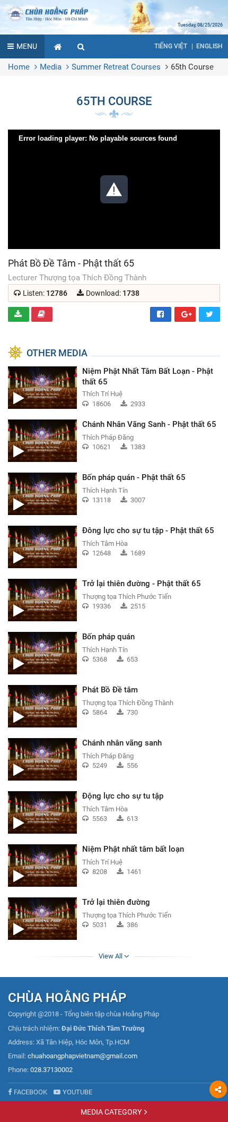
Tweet (209, 314)
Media (51, 67)
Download (18, 314)
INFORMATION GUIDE (41, 314)
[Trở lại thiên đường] (114, 918)
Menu (26, 46)
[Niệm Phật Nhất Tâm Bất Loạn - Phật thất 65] (114, 387)
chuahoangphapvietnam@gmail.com (82, 1056)
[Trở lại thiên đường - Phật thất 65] (114, 600)
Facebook (160, 314)
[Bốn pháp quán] (114, 653)
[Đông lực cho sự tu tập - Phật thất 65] (114, 547)
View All (111, 956)
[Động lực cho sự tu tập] (114, 812)
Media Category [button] (111, 1112)
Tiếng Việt (170, 46)
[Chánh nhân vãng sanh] (114, 759)
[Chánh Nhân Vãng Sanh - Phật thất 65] (114, 440)
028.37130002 (51, 1070)
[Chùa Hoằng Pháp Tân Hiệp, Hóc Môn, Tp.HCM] (114, 13)
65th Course (192, 67)
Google (185, 314)
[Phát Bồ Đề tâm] (114, 706)
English (209, 46)
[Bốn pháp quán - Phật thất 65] (114, 494)
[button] (81, 46)
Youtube (77, 1092)
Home (19, 67)
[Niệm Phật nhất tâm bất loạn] (114, 865)
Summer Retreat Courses (116, 67)
